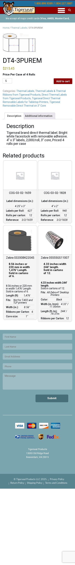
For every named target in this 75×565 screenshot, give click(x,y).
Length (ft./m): (50, 311)
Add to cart (63, 81)
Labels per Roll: (15, 210)
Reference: (13, 220)
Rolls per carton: (16, 215)
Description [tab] (14, 115)
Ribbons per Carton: (18, 312)
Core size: (12, 316)
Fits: (9, 300)
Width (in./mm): (50, 304)
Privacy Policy (57, 479)
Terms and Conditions (56, 483)
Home (6, 27)
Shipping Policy (34, 483)
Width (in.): (13, 307)
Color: (45, 299)
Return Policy (17, 483)
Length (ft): (13, 295)
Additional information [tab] (38, 115)
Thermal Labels (19, 27)
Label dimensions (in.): (20, 202)
